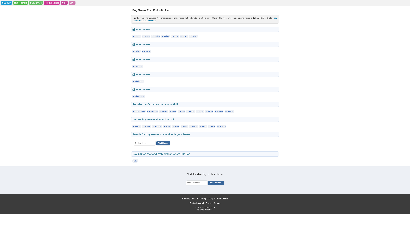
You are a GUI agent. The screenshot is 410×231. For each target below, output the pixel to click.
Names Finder (20, 3)
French (209, 203)
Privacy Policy (206, 199)
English (193, 203)
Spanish (200, 203)
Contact (185, 199)
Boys (72, 3)
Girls (64, 3)
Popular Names (52, 3)
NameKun (6, 3)
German (217, 203)
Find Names (163, 143)
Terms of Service (220, 199)
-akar (135, 161)
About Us (194, 199)
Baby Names (36, 3)
